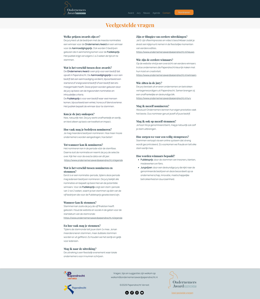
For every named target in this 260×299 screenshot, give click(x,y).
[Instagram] (137, 293)
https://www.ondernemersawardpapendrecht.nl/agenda (93, 160)
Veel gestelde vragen (182, 292)
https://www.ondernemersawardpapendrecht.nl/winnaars (166, 75)
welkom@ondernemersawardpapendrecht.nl (134, 277)
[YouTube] (142, 293)
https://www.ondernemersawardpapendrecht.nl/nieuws (165, 51)
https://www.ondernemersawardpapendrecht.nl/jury (163, 98)
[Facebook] (132, 293)
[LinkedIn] (127, 293)
